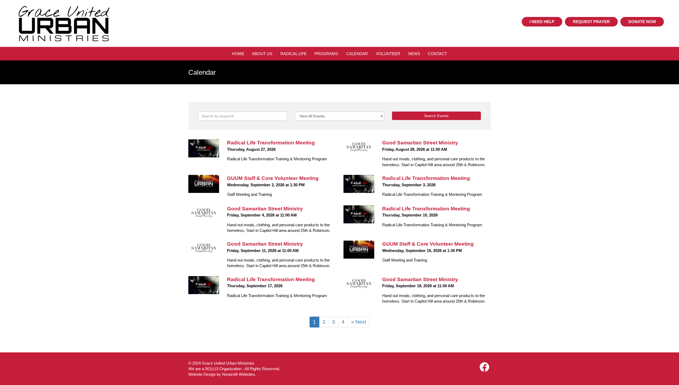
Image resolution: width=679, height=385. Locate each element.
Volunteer (388, 53)
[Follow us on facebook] (484, 367)
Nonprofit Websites (238, 374)
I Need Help (541, 21)
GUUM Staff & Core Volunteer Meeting (273, 178)
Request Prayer (591, 21)
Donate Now (642, 21)
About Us (262, 53)
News (414, 53)
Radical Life (293, 53)
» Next (358, 322)
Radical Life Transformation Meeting (271, 142)
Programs (326, 53)
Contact (437, 53)
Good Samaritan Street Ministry (420, 142)
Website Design (202, 374)
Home (238, 53)
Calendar (357, 53)
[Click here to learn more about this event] (203, 148)
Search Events (436, 116)
